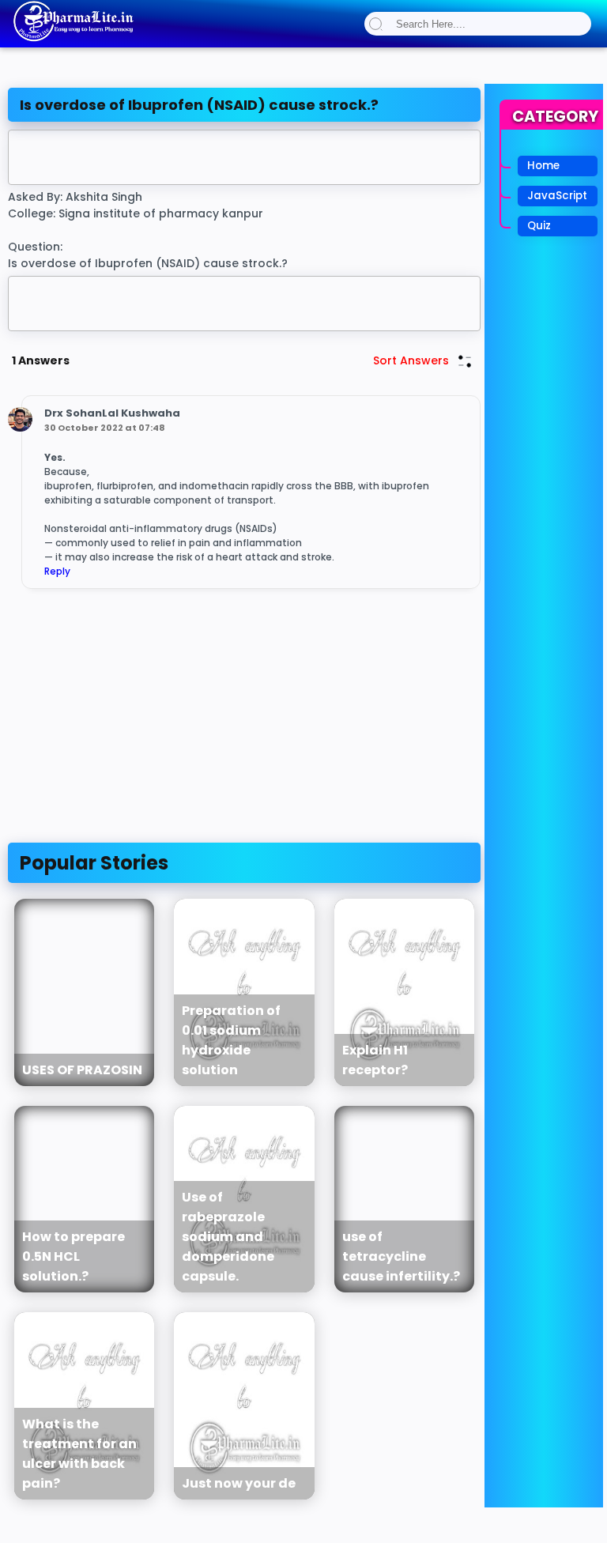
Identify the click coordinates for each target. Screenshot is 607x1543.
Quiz (539, 225)
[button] (375, 24)
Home (543, 165)
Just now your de (239, 1483)
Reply (57, 571)
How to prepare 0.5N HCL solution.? (73, 1256)
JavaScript (557, 195)
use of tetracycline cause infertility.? (401, 1256)
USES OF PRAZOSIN (82, 1070)
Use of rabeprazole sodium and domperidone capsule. (228, 1236)
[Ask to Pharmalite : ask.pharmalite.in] (72, 39)
